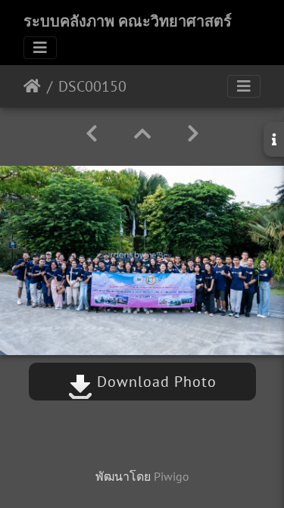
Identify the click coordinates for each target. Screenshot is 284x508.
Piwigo (171, 476)
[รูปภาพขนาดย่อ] (142, 133)
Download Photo (154, 381)
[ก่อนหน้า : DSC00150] (91, 133)
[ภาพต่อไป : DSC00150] (193, 133)
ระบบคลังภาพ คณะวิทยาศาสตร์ (127, 21)
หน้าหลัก (32, 86)
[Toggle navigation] (40, 47)
